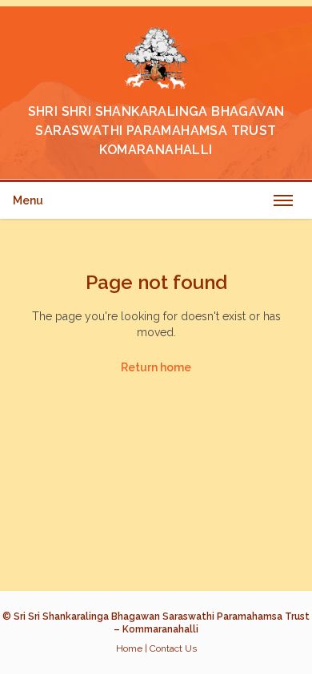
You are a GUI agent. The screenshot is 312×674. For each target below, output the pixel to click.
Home (129, 648)
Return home (156, 367)
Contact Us (173, 648)
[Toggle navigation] (283, 200)
